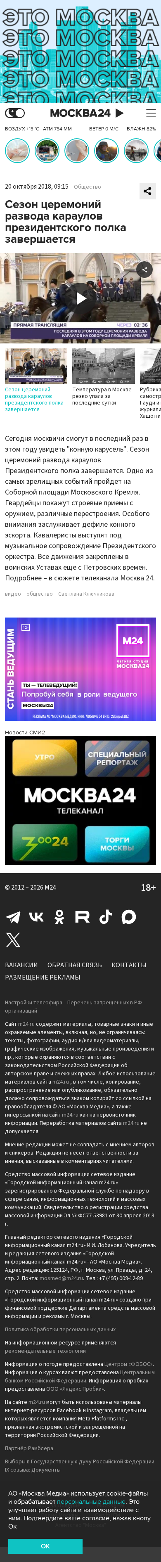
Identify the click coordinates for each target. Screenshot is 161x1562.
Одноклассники (59, 917)
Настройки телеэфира (33, 1003)
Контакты (129, 965)
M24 (50, 887)
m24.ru (26, 1024)
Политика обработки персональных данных (60, 1329)
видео (13, 594)
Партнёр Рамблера (29, 1448)
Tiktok (105, 917)
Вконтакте (36, 917)
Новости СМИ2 (25, 732)
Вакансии (21, 965)
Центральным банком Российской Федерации (80, 1376)
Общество (87, 187)
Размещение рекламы (42, 977)
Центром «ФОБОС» (128, 1364)
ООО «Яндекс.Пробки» (75, 1389)
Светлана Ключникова (86, 594)
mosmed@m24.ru (61, 1278)
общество (39, 594)
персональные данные (91, 1502)
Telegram (13, 917)
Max (129, 917)
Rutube (82, 917)
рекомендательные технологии (45, 1351)
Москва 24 (80, 113)
